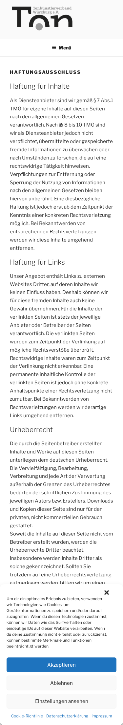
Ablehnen (61, 683)
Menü (65, 47)
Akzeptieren (61, 665)
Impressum (102, 715)
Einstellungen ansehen (61, 701)
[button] (106, 592)
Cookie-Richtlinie (27, 715)
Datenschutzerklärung (67, 715)
